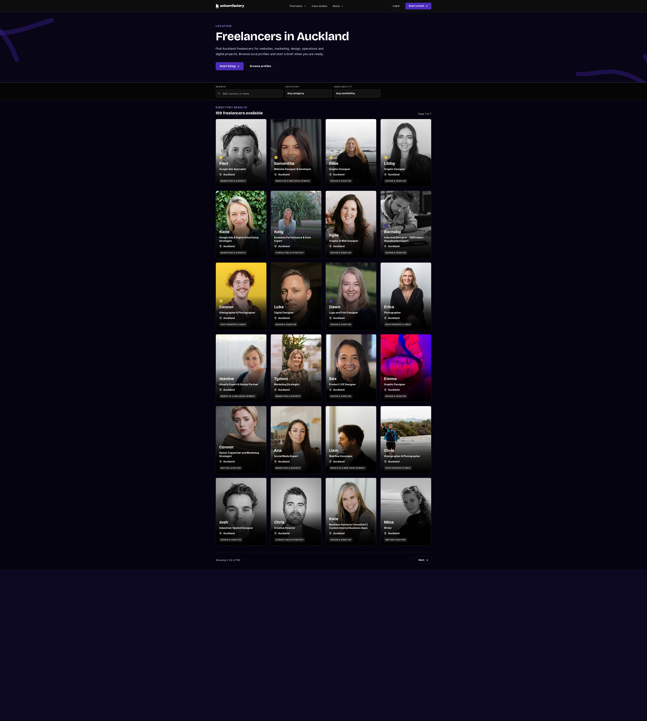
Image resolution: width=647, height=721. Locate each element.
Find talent (296, 6)
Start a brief (416, 6)
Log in (396, 6)
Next (421, 560)
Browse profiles (260, 66)
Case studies (319, 6)
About (336, 6)
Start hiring (228, 66)
